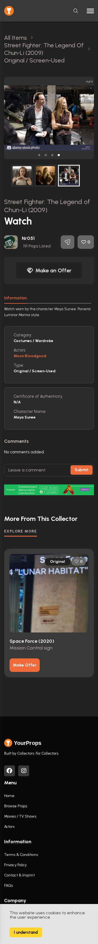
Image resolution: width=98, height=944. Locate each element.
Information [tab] (15, 298)
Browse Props (15, 806)
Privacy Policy (15, 865)
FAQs (8, 885)
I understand (26, 932)
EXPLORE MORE (20, 531)
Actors (9, 826)
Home (9, 796)
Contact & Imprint (19, 875)
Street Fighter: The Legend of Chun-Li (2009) (47, 206)
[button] (39, 155)
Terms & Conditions (21, 854)
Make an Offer (53, 270)
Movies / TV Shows (20, 816)
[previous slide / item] (8, 118)
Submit (81, 469)
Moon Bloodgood (30, 356)
